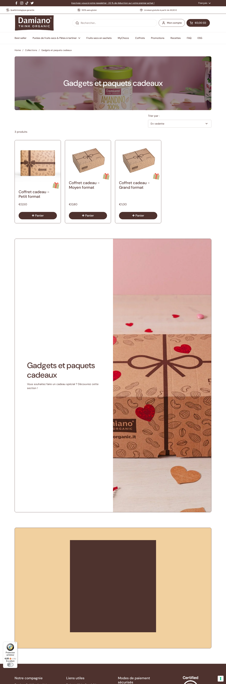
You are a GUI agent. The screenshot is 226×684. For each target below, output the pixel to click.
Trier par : (153, 115)
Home (18, 50)
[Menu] (15, 643)
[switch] (10, 664)
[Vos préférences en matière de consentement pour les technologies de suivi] (221, 679)
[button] (198, 23)
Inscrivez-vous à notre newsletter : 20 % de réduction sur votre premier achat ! (113, 3)
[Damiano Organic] (34, 23)
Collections (31, 50)
